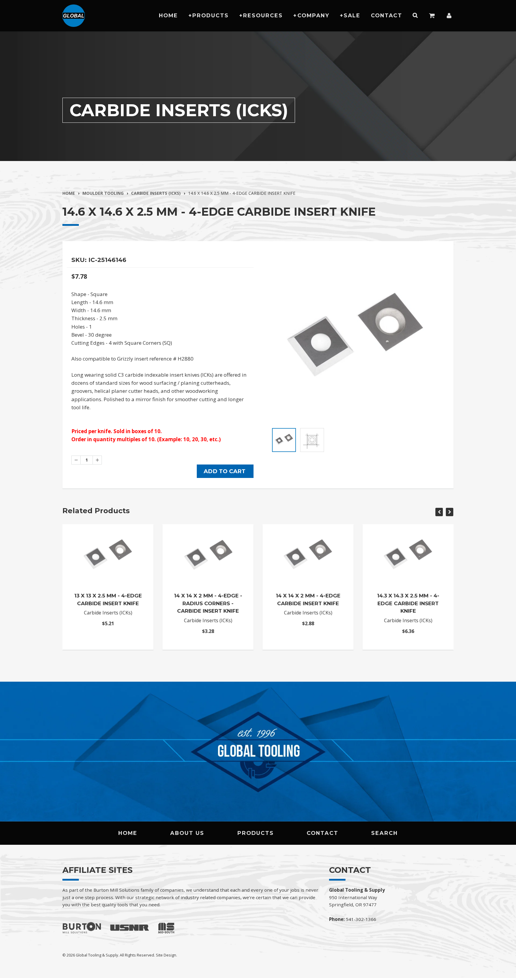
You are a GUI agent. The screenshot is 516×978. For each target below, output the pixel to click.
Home (168, 15)
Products (210, 15)
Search (384, 833)
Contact (386, 15)
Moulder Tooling (103, 193)
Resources (263, 15)
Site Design (166, 955)
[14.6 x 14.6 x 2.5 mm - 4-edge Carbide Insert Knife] (356, 338)
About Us (187, 833)
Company (313, 15)
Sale (352, 15)
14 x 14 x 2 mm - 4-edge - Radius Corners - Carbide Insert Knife (208, 603)
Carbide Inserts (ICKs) (156, 193)
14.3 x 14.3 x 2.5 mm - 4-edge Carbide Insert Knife (408, 603)
